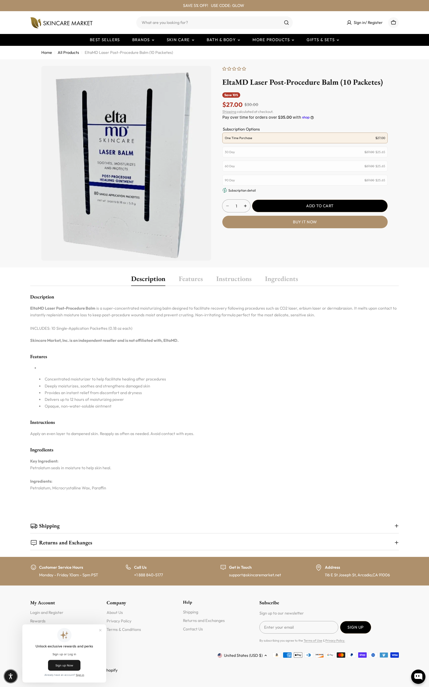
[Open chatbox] (418, 677)
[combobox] (214, 22)
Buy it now (305, 221)
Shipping (229, 111)
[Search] (286, 22)
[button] (11, 676)
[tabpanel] (214, 392)
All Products (68, 52)
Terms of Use (313, 640)
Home (46, 52)
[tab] (148, 280)
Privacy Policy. (335, 640)
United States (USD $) (243, 655)
